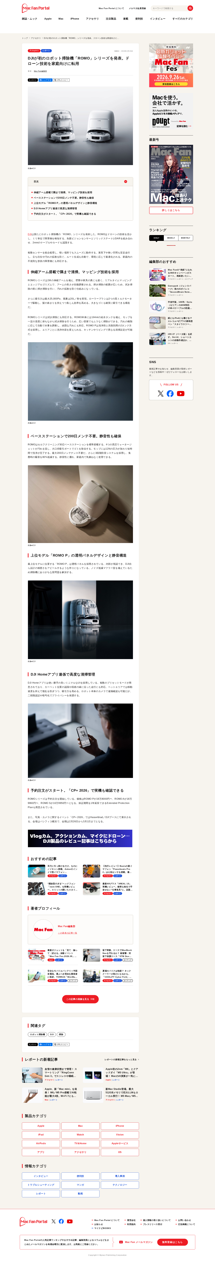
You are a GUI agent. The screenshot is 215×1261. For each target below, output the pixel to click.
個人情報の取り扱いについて (157, 1220)
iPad (41, 1134)
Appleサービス (120, 1143)
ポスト (34, 80)
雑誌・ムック (29, 18)
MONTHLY (185, 238)
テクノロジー (120, 1185)
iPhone (74, 18)
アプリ (41, 1152)
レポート (46, 51)
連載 (125, 18)
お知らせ (98, 1224)
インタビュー (157, 18)
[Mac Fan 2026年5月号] (171, 174)
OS (120, 1152)
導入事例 (120, 1176)
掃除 (61, 1034)
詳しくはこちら (171, 210)
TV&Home (80, 1143)
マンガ (80, 1185)
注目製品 (111, 18)
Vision (120, 1134)
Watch (80, 1134)
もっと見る (121, 1059)
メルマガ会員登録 (137, 8)
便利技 (139, 18)
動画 (80, 1193)
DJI (30, 234)
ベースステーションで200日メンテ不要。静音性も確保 (64, 198)
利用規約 (131, 1224)
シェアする (46, 80)
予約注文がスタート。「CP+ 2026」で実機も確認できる (65, 214)
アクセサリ (92, 18)
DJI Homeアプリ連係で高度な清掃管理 (55, 208)
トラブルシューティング (40, 1185)
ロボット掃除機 (37, 1034)
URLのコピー (62, 80)
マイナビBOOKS (102, 1228)
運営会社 (131, 1220)
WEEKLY (171, 238)
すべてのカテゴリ (182, 18)
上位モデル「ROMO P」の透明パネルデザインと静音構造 (65, 203)
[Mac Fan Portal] (35, 8)
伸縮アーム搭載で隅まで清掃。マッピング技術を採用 (63, 192)
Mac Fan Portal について (111, 8)
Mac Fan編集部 (40, 71)
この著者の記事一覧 (67, 933)
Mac (61, 18)
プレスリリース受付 (152, 1224)
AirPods (41, 1143)
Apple (47, 18)
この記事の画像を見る (80, 999)
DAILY (156, 238)
